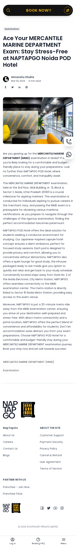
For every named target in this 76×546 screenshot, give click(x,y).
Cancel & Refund (51, 455)
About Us (8, 435)
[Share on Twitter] (12, 87)
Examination (12, 28)
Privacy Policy (48, 448)
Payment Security (51, 442)
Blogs (6, 455)
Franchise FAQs (13, 494)
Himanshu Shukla (22, 77)
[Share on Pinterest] (26, 87)
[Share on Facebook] (5, 87)
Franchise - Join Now (16, 487)
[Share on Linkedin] (19, 87)
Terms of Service (51, 468)
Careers (8, 442)
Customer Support (52, 435)
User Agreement (50, 462)
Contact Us (10, 448)
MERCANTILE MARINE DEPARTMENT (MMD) (28, 362)
